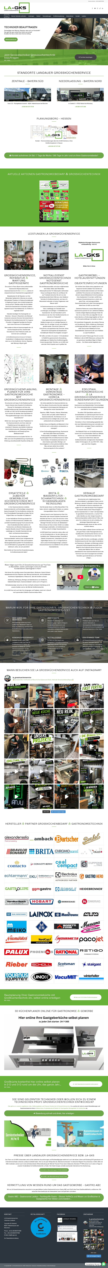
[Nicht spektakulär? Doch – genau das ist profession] (16, 746)
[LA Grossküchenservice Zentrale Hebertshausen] (27, 94)
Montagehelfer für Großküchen (77, 1108)
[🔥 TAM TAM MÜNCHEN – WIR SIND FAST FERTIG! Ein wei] (92, 696)
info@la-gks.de (12, 1235)
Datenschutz (28, 1265)
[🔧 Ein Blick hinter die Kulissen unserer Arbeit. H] (92, 771)
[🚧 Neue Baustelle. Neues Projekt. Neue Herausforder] (92, 796)
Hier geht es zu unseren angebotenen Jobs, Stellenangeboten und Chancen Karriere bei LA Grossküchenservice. (39, 1106)
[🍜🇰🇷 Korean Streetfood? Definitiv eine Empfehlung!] (16, 796)
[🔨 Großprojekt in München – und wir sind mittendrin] (66, 796)
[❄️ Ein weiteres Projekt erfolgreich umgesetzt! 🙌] (66, 746)
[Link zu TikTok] (100, 8)
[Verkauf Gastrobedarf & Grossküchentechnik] (89, 473)
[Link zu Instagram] (97, 8)
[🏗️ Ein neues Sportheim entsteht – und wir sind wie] (41, 771)
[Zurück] (1, 33)
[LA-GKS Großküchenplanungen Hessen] (54, 132)
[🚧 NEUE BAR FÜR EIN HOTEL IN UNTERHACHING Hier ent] (16, 696)
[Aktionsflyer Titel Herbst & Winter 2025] (54, 201)
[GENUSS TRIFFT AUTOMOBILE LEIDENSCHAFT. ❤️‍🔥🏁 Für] (66, 696)
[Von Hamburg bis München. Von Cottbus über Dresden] (41, 746)
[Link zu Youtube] (95, 8)
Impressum (34, 1265)
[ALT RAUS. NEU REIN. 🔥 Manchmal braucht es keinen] (66, 721)
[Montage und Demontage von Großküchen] (54, 369)
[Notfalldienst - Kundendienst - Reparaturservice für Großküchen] (54, 255)
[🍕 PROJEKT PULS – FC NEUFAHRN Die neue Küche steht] (41, 696)
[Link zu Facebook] (92, 8)
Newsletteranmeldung (41, 1265)
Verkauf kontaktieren (12, 41)
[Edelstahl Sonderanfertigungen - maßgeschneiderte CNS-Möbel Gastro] (89, 369)
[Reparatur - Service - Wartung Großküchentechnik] (18, 255)
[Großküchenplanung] (18, 369)
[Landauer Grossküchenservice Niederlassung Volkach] (80, 94)
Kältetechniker (39, 1108)
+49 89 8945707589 (100, 1)
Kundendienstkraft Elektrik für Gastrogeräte (56, 1108)
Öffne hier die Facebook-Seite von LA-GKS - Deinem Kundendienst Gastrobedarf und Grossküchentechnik (67, 1228)
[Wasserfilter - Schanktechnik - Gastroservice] (54, 473)
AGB (24, 1265)
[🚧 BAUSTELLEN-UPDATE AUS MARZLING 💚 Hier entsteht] (41, 721)
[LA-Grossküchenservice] (17, 8)
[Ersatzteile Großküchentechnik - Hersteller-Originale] (18, 473)
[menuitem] (7, 16)
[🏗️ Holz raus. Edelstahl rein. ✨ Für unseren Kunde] (16, 771)
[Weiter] (106, 33)
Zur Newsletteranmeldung (11, 1238)
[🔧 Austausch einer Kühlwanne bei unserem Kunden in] (66, 771)
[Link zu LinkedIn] (102, 8)
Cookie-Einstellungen (51, 1265)
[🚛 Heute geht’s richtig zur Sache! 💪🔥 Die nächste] (41, 796)
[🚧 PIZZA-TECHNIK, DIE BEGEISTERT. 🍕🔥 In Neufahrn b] (92, 746)
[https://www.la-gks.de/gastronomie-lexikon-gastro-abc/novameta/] (66, 939)
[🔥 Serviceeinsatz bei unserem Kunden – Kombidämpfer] (16, 721)
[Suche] (103, 16)
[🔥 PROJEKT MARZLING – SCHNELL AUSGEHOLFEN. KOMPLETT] (92, 721)
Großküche (23, 291)
